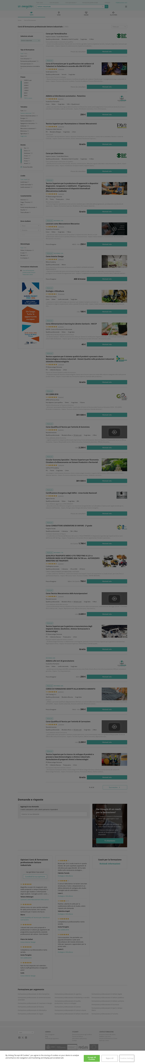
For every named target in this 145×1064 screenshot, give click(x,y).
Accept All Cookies (92, 1058)
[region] (72, 1057)
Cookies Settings (127, 1058)
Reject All (109, 1058)
